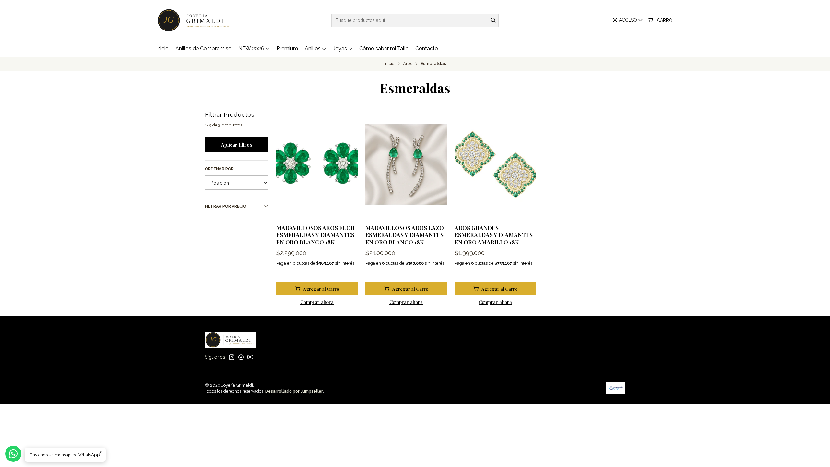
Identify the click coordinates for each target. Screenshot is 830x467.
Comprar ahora (317, 302)
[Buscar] (493, 20)
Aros (407, 63)
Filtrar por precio (225, 206)
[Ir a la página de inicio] (195, 20)
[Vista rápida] (345, 164)
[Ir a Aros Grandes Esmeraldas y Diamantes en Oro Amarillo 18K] (495, 164)
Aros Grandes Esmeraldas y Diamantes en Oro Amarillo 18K (494, 234)
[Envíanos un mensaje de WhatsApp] (13, 454)
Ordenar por (219, 168)
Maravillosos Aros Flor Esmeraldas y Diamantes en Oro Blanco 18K (315, 234)
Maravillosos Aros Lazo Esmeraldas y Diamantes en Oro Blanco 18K (404, 234)
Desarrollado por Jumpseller (294, 391)
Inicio (389, 63)
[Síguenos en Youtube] (250, 357)
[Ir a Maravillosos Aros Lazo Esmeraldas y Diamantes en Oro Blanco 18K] (406, 164)
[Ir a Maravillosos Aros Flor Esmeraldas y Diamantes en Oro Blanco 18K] (317, 164)
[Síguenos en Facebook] (241, 357)
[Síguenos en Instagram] (231, 357)
